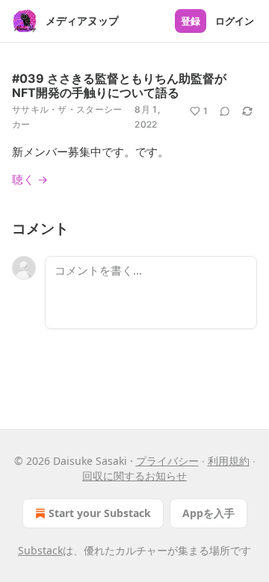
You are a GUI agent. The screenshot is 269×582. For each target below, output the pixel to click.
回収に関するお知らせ (134, 476)
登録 (190, 21)
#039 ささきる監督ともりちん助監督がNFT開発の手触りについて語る (119, 85)
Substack (40, 550)
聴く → (30, 179)
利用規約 (229, 461)
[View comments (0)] (225, 111)
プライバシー (167, 461)
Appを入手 (208, 513)
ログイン (234, 21)
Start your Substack (100, 513)
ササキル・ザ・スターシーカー (67, 117)
